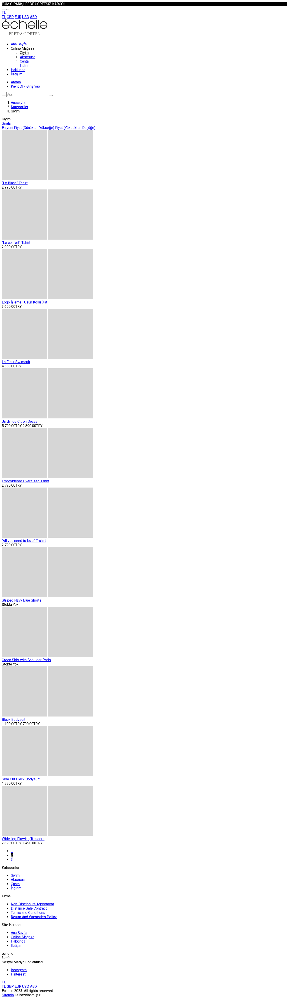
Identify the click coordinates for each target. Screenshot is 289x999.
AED (33, 17)
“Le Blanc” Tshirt (15, 183)
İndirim (25, 65)
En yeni (7, 128)
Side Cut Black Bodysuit (21, 779)
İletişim (16, 74)
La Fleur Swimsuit (16, 362)
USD (25, 17)
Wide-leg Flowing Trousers (23, 839)
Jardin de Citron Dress (19, 421)
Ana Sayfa (19, 44)
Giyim (24, 53)
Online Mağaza (22, 48)
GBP (10, 17)
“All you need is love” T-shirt (24, 541)
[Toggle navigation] (3, 9)
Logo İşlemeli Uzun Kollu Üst (24, 302)
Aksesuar (27, 57)
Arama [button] (16, 82)
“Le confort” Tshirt (16, 242)
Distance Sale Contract (29, 908)
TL (4, 17)
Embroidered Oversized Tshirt (25, 481)
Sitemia (8, 995)
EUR (18, 17)
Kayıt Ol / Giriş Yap (25, 86)
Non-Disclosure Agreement (32, 904)
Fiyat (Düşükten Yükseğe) (34, 128)
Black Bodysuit (13, 719)
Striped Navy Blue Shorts (21, 600)
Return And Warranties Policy (34, 917)
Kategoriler (19, 107)
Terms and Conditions (28, 912)
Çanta (24, 61)
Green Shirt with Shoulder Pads (26, 660)
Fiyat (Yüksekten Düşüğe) (75, 128)
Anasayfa (18, 102)
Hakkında (18, 70)
